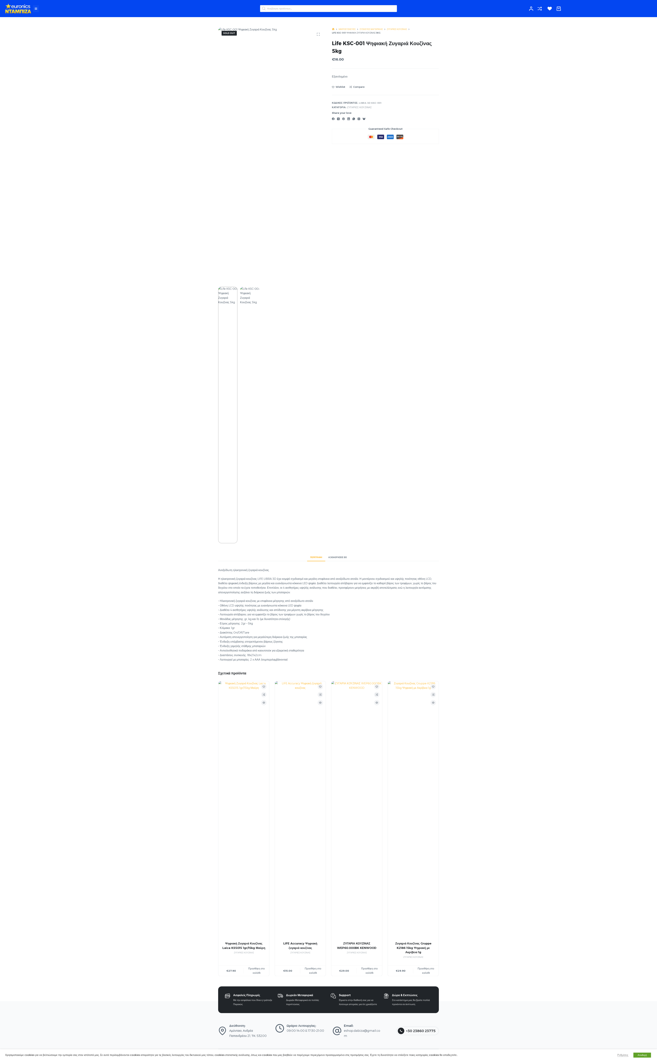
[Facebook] (333, 119)
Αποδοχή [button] (642, 1055)
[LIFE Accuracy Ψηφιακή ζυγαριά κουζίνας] (300, 809)
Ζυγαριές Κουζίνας (359, 107)
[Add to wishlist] (264, 686)
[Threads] (359, 119)
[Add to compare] (264, 694)
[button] (36, 8)
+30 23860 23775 (420, 1031)
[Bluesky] (364, 119)
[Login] (531, 9)
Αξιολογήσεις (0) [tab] (337, 557)
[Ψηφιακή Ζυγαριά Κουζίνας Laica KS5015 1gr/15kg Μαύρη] (243, 809)
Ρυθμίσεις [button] (622, 1055)
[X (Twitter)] (338, 119)
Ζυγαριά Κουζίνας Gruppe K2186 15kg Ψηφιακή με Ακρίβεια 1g (413, 948)
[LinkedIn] (348, 119)
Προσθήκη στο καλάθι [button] (256, 970)
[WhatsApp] (353, 119)
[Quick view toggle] (264, 702)
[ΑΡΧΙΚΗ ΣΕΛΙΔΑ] (333, 29)
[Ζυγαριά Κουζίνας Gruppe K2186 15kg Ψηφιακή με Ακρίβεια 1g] (413, 809)
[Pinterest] (343, 119)
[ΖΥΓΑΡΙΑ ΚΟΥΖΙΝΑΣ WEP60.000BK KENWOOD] (356, 809)
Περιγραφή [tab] (316, 557)
